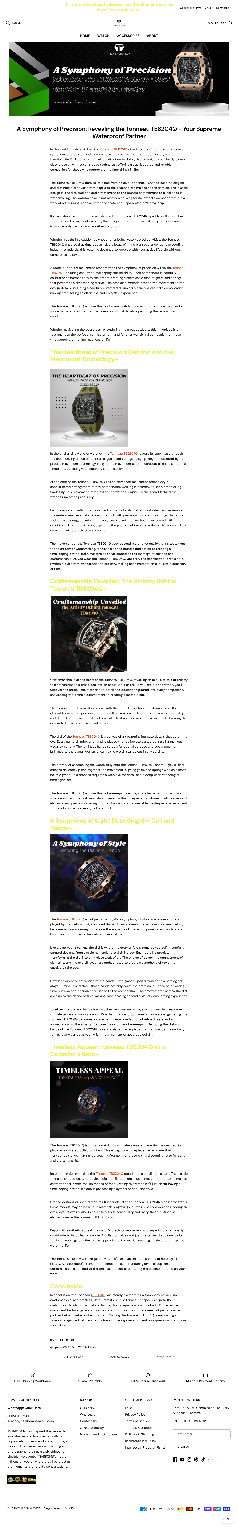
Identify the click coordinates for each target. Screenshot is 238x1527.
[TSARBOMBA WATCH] (119, 22)
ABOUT (152, 36)
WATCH (103, 36)
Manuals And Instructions (99, 1434)
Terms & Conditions (139, 1428)
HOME (85, 36)
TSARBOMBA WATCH (29, 1508)
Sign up (184, 1447)
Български (222, 7)
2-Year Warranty (92, 1428)
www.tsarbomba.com (119, 9)
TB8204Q (98, 1295)
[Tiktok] (203, 1459)
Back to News (119, 1357)
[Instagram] (189, 1459)
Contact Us (88, 1421)
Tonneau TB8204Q (113, 149)
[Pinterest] (196, 1459)
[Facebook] (175, 1459)
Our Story (87, 1408)
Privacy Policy (135, 1414)
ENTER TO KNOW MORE (190, 1421)
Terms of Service (137, 1421)
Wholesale (87, 1414)
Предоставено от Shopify (59, 1508)
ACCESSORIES (128, 36)
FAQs (129, 1408)
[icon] (210, 1459)
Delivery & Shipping (139, 1434)
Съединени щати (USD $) (195, 7)
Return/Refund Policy (140, 1441)
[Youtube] (182, 1459)
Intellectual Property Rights (145, 1447)
